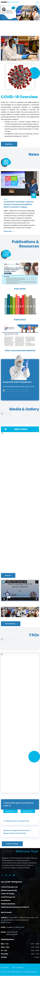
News (5, 199)
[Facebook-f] (2, 875)
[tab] (20, 804)
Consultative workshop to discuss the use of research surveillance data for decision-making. (18, 204)
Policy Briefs (20, 288)
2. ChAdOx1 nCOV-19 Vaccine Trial (16, 821)
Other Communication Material (20, 350)
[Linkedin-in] (10, 875)
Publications (20, 319)
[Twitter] (6, 875)
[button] (9, 144)
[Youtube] (13, 875)
